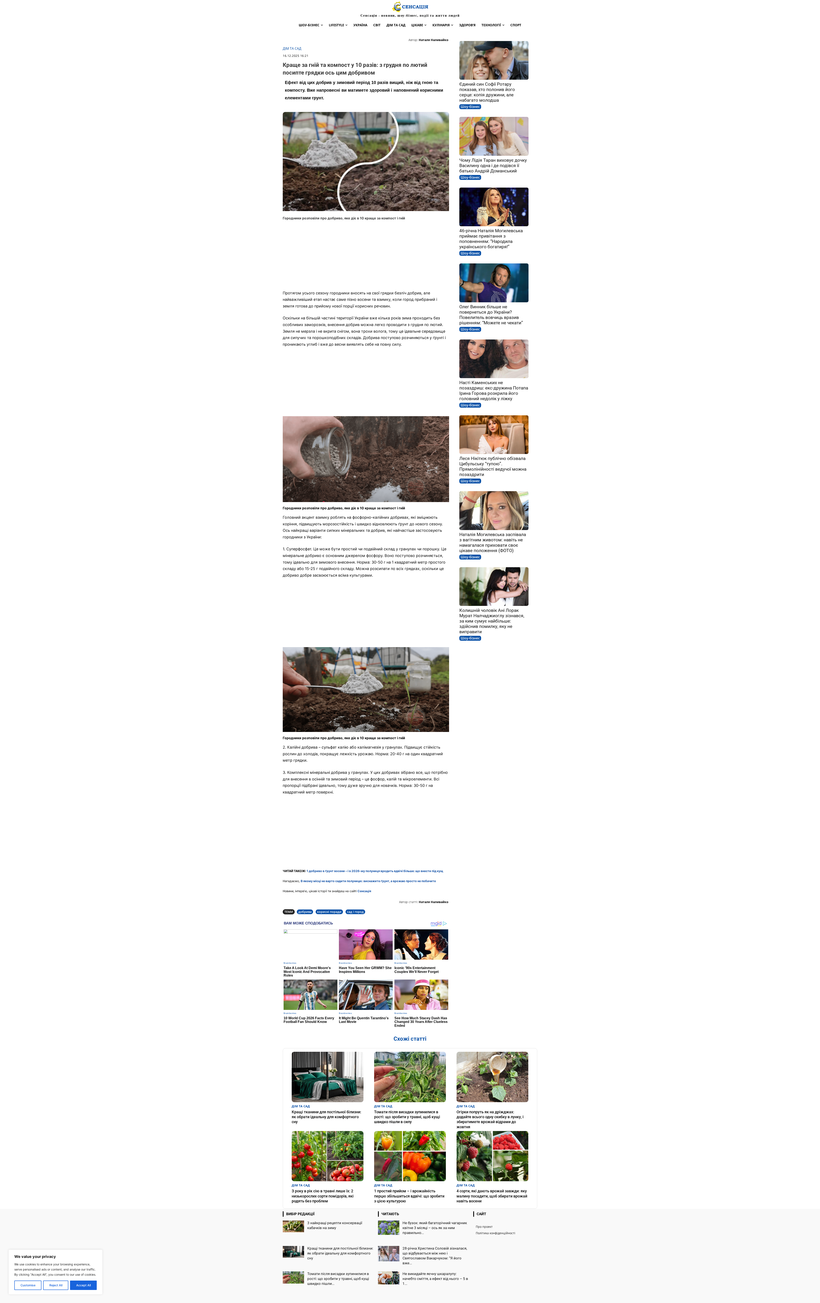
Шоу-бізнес (470, 106)
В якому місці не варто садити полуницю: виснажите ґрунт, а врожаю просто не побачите (368, 881)
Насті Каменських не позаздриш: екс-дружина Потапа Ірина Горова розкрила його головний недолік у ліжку (493, 390)
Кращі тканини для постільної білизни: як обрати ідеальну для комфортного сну (326, 1117)
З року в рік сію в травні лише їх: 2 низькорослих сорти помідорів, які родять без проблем (323, 1196)
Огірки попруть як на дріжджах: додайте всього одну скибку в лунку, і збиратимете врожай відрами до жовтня (490, 1119)
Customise (27, 1285)
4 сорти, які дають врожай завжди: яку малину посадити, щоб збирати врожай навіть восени (492, 1196)
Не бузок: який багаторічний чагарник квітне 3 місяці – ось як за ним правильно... (435, 1228)
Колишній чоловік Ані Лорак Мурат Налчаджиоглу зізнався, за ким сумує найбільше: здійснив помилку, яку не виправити (491, 621)
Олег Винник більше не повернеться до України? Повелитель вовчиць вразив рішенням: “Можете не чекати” (491, 314)
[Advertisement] (366, 255)
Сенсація (364, 891)
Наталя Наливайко (433, 40)
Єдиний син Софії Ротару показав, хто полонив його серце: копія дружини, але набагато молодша (487, 92)
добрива (305, 912)
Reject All (55, 1285)
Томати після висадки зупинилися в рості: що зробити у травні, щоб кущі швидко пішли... (338, 1279)
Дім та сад (292, 49)
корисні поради (329, 912)
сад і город (355, 912)
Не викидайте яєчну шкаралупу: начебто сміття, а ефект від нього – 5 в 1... (435, 1279)
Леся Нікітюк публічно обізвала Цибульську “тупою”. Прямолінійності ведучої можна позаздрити (492, 466)
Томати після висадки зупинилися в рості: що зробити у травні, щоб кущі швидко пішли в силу (407, 1117)
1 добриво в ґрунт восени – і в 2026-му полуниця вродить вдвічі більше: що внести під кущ (375, 871)
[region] (55, 1272)
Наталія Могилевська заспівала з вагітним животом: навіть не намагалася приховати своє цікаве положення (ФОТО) (492, 542)
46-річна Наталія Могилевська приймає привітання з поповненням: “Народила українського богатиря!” (491, 238)
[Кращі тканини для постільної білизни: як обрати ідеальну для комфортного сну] (327, 1077)
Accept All (83, 1285)
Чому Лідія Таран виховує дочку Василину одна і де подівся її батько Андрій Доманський (493, 165)
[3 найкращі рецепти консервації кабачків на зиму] (293, 1226)
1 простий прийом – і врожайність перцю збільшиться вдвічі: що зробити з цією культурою (409, 1196)
